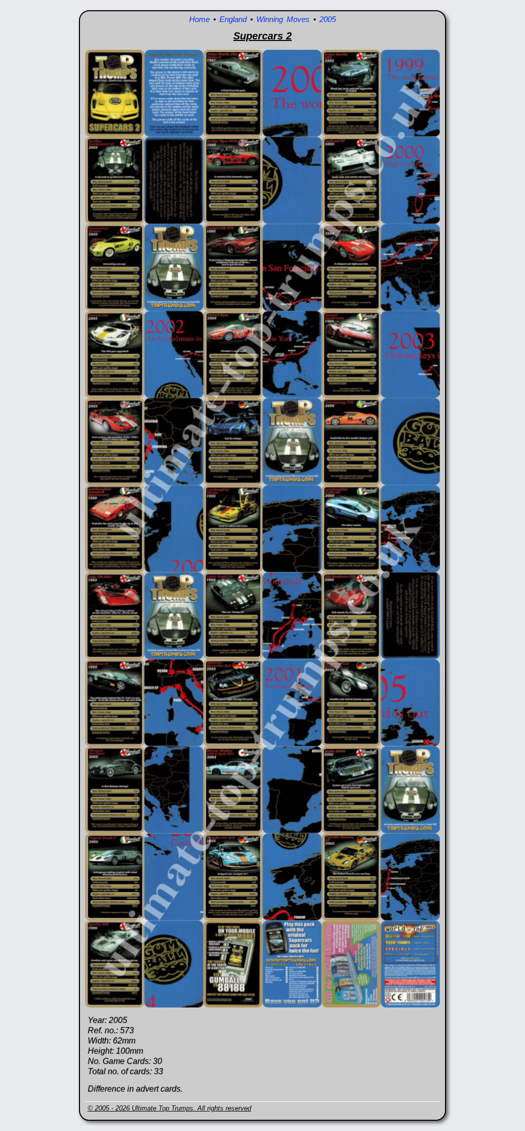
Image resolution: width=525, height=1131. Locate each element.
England (233, 19)
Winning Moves (283, 19)
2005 (327, 19)
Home (199, 19)
